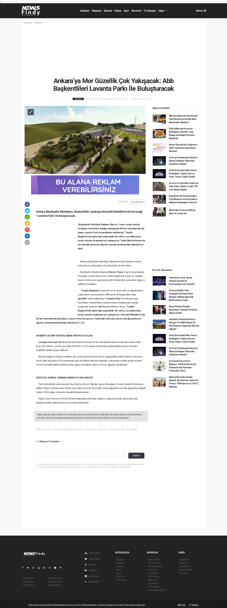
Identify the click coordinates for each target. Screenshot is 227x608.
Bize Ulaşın (93, 582)
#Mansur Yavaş (44, 429)
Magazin (96, 10)
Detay (182, 605)
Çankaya (43, 342)
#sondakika (131, 429)
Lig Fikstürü (153, 573)
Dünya (117, 10)
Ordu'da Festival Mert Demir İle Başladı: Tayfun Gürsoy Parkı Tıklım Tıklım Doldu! (183, 173)
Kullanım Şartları (55, 578)
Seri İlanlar (153, 583)
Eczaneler (152, 569)
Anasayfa (27, 22)
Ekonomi (136, 10)
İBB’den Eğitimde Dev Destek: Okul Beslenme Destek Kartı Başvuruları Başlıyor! (183, 119)
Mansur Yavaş (117, 224)
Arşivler (93, 570)
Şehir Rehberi (154, 586)
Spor (126, 10)
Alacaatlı (125, 314)
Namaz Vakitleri (155, 566)
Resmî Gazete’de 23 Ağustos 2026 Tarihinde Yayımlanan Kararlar (183, 147)
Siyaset (108, 10)
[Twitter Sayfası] (29, 567)
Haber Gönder (54, 585)
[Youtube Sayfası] (40, 567)
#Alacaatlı (102, 429)
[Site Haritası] (56, 567)
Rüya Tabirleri (185, 569)
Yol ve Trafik (154, 563)
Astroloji (183, 573)
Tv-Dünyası (150, 10)
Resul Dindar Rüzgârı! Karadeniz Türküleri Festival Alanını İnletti (183, 309)
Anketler (183, 563)
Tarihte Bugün (154, 576)
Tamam (194, 605)
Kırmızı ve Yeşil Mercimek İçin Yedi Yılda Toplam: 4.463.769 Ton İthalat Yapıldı (184, 186)
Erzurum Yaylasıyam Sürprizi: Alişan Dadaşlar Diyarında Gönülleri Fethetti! (183, 160)
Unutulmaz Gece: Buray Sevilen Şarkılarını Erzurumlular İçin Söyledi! (182, 280)
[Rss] (51, 567)
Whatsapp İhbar (55, 582)
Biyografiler (184, 566)
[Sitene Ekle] (62, 567)
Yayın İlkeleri (28, 582)
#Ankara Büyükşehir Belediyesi (68, 429)
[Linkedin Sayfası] (45, 567)
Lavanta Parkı (91, 232)
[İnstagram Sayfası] (34, 567)
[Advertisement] (113, 51)
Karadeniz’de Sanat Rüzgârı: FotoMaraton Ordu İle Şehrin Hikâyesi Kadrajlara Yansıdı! (183, 199)
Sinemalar (153, 580)
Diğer (161, 10)
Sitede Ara (184, 559)
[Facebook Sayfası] (24, 567)
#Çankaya (90, 429)
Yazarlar (92, 564)
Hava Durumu (154, 559)
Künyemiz (94, 576)
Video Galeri (94, 559)
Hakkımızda (28, 578)
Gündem (84, 10)
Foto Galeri (94, 553)
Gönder (136, 455)
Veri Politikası (28, 585)
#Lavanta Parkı (117, 429)
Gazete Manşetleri (156, 590)
